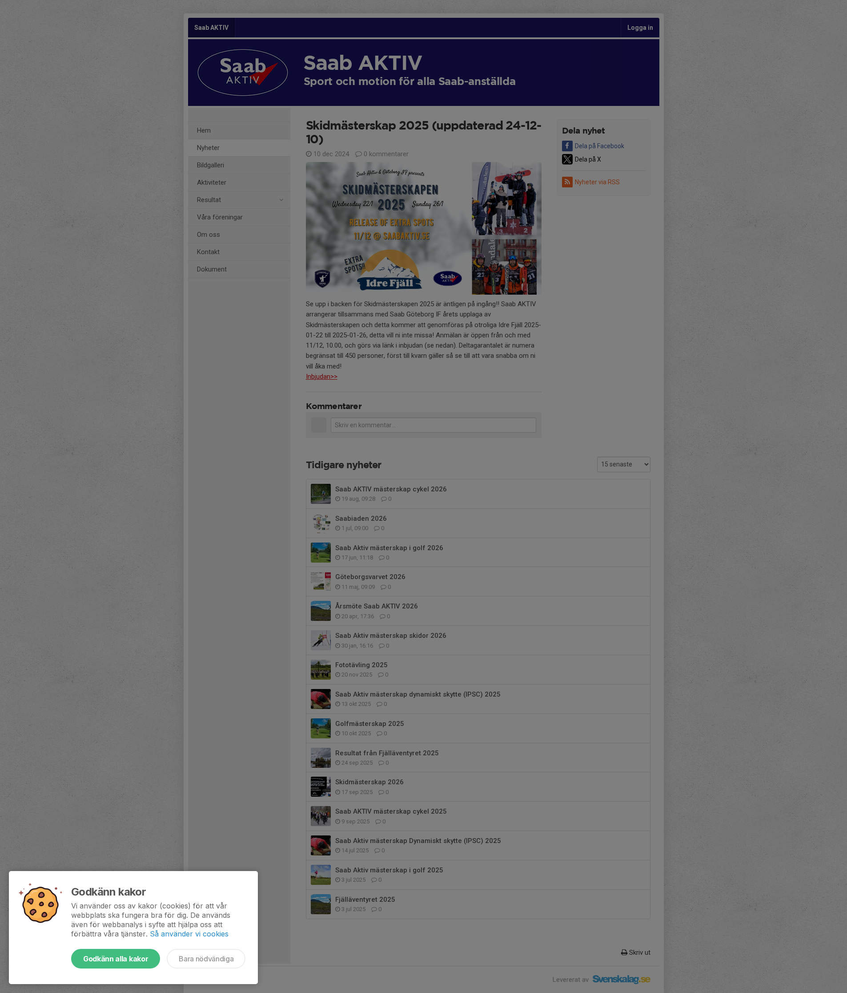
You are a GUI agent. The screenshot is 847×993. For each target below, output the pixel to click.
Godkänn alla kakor (115, 958)
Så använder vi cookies (189, 933)
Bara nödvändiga (206, 958)
